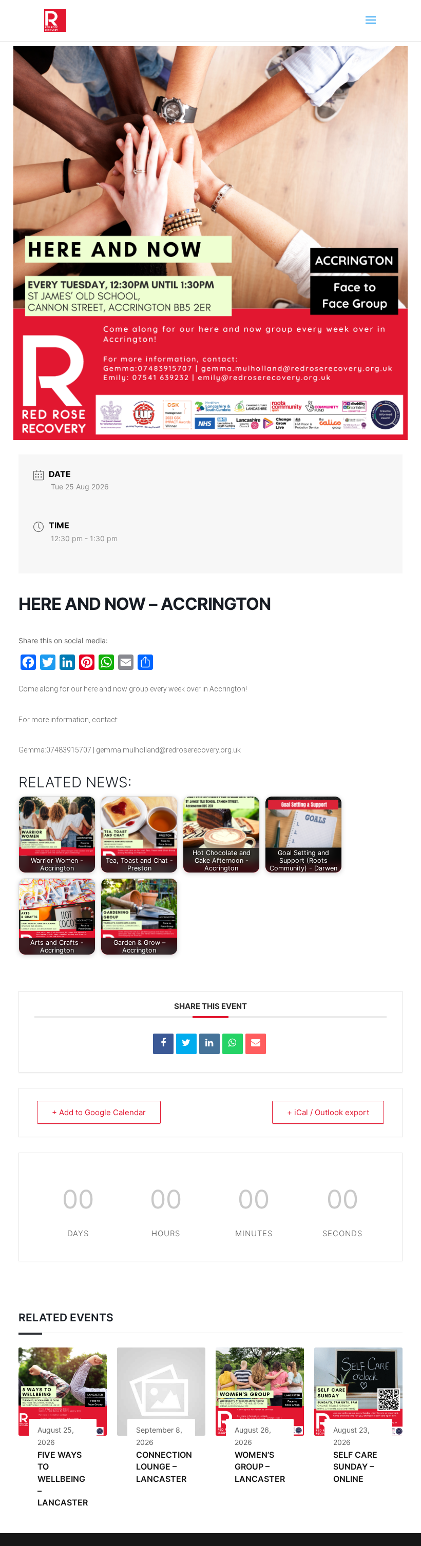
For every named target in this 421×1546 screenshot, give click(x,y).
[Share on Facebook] (163, 1044)
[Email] (255, 1044)
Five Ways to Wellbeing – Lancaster (62, 1479)
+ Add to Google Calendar (99, 1112)
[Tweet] (186, 1044)
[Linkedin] (209, 1044)
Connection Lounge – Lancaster (164, 1467)
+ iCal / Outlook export (328, 1112)
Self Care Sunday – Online (355, 1467)
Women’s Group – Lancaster (260, 1467)
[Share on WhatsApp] (232, 1044)
